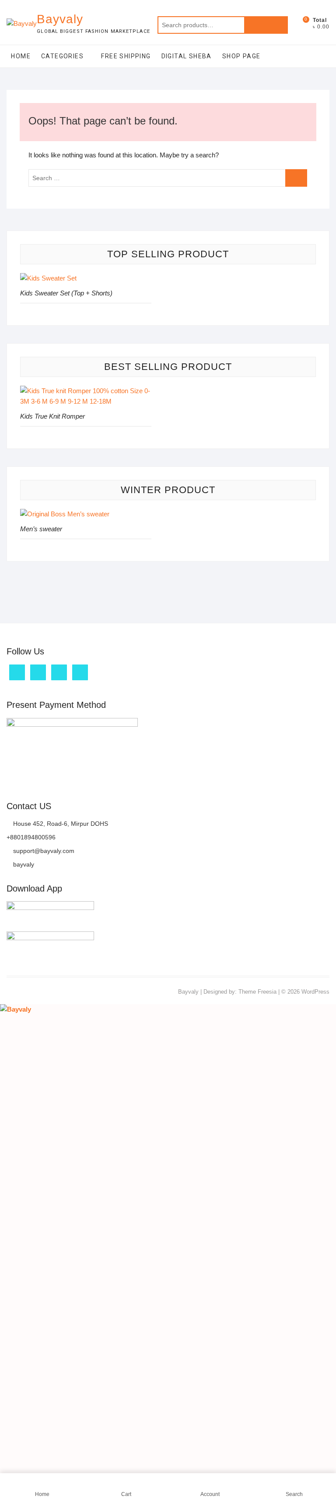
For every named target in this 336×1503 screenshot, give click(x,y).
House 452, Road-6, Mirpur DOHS (59, 823)
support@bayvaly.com (42, 850)
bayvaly (22, 864)
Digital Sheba (186, 56)
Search (266, 25)
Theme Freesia (257, 991)
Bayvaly (60, 19)
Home (21, 56)
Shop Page (241, 56)
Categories (62, 56)
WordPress (315, 991)
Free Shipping (125, 56)
